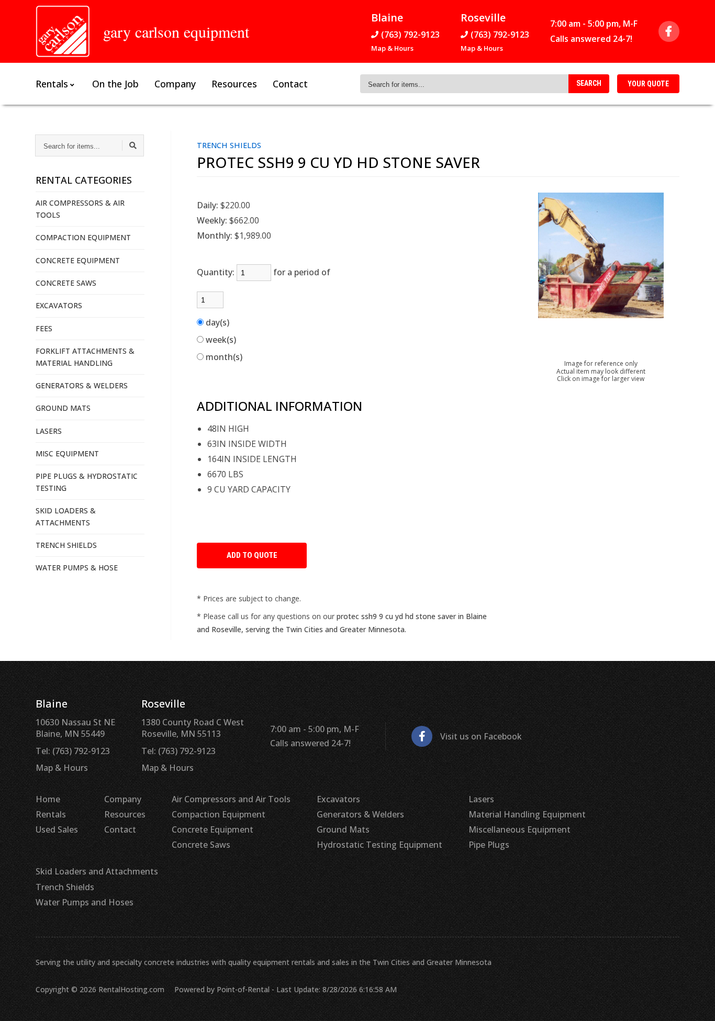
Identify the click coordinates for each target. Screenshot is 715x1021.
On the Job (115, 83)
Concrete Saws (201, 844)
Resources (234, 83)
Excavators (338, 799)
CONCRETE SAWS (66, 283)
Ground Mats (343, 829)
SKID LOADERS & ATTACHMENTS (66, 516)
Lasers (481, 799)
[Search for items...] (132, 145)
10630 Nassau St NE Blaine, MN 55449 (75, 727)
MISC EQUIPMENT (67, 453)
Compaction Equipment (218, 814)
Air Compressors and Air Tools (231, 799)
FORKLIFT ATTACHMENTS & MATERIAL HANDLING (85, 356)
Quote (648, 84)
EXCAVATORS (59, 305)
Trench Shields (65, 887)
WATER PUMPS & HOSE (77, 568)
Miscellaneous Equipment (519, 829)
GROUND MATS (63, 408)
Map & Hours (392, 48)
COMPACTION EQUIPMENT (83, 237)
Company (175, 83)
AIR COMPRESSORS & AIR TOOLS (80, 208)
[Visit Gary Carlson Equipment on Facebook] (668, 31)
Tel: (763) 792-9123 (73, 751)
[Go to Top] (695, 1002)
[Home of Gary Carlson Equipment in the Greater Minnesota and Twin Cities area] (63, 31)
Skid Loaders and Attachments (97, 871)
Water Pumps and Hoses (84, 902)
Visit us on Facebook (481, 736)
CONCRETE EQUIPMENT (78, 260)
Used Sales (57, 829)
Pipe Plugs (488, 844)
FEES (44, 328)
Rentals (51, 814)
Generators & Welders (360, 814)
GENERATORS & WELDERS (82, 385)
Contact (290, 83)
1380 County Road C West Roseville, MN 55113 (192, 727)
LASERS (49, 431)
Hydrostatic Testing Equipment (379, 844)
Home (48, 799)
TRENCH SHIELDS (66, 545)
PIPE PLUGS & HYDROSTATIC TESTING (87, 481)
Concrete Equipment (212, 829)
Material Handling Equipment (527, 814)
